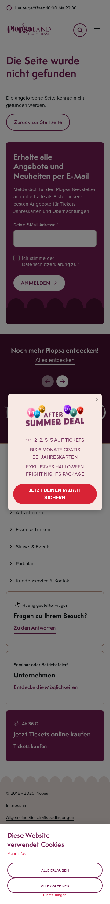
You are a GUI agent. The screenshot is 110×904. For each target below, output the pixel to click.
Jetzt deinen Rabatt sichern (55, 494)
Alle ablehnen (55, 885)
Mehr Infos (16, 853)
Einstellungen (55, 895)
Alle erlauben (55, 870)
